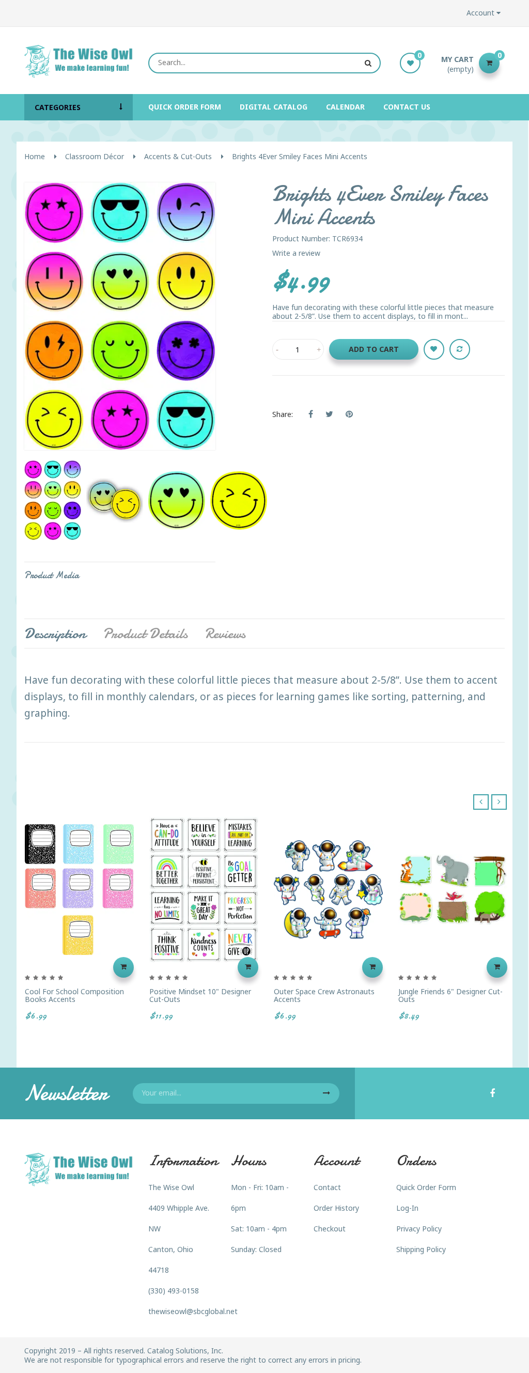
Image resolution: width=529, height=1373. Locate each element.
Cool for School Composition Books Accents (74, 996)
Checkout (330, 1228)
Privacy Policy (419, 1228)
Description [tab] (55, 633)
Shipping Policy (421, 1249)
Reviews (225, 633)
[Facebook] (492, 1094)
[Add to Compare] (459, 349)
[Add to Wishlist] (434, 349)
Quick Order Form (426, 1187)
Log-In (407, 1208)
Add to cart (374, 349)
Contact (327, 1187)
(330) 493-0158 (173, 1290)
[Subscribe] (326, 1093)
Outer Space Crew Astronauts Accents (324, 996)
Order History (336, 1208)
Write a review (296, 253)
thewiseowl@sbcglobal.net (193, 1311)
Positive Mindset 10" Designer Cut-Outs (200, 996)
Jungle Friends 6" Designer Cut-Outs (450, 996)
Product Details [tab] (145, 633)
